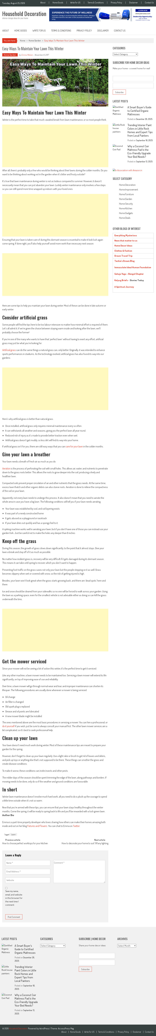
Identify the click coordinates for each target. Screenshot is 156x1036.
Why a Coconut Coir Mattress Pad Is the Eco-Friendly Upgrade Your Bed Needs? (139, 151)
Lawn (13, 834)
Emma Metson (27, 55)
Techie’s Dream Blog (124, 260)
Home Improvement (128, 189)
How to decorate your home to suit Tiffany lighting (85, 843)
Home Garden (35, 40)
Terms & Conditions (96, 3)
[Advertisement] (55, 146)
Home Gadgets (126, 213)
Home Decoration (127, 184)
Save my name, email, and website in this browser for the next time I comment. (13, 898)
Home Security (126, 203)
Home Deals (124, 217)
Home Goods (58, 3)
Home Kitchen (125, 208)
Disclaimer (133, 3)
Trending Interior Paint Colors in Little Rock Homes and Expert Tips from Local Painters (140, 130)
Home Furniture (126, 194)
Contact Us (149, 3)
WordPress (44, 1028)
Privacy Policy (116, 3)
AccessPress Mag (66, 1028)
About (42, 3)
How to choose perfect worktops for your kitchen (25, 843)
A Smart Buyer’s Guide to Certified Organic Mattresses (139, 111)
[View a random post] (149, 30)
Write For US (75, 3)
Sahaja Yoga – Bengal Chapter (129, 273)
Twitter (76, 825)
